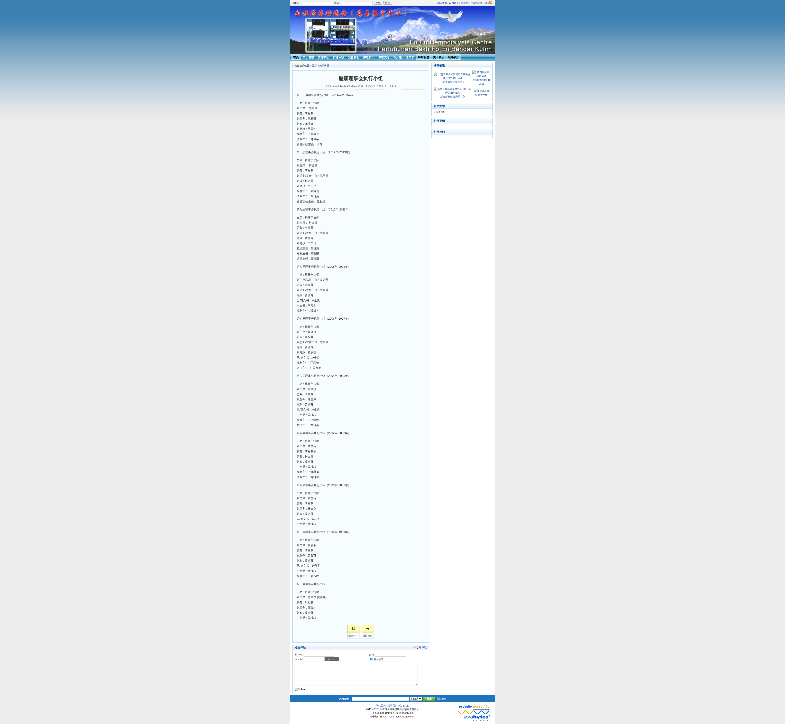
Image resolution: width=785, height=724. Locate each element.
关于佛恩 (308, 57)
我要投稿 (477, 2)
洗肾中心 (323, 57)
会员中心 (465, 2)
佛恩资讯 (369, 57)
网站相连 (423, 57)
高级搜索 (441, 698)
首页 (296, 57)
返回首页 (367, 635)
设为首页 (454, 2)
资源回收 (338, 57)
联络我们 (454, 57)
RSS (486, 2)
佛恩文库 (384, 57)
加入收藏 (442, 2)
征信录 (410, 57)
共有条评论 (419, 647)
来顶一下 (353, 635)
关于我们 (438, 57)
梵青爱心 (353, 57)
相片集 (397, 57)
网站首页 (381, 705)
